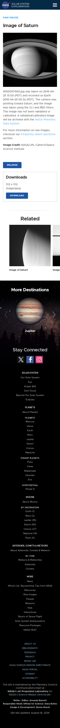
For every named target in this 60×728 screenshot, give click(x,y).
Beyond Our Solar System (30, 395)
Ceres (30, 466)
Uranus (30, 448)
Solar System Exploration (18, 5)
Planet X (30, 489)
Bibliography (30, 648)
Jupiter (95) (30, 520)
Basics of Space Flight (30, 616)
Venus (30, 426)
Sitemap (30, 674)
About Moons (30, 502)
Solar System (30, 373)
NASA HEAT (30, 630)
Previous (6, 315)
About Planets (30, 412)
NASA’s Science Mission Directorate (29, 695)
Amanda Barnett (38, 700)
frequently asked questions (38, 134)
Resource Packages (30, 625)
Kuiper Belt (30, 386)
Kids (30, 608)
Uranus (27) (30, 529)
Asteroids (30, 564)
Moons (30, 497)
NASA (4, 5)
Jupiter (30, 331)
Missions (30, 603)
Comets (30, 569)
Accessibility (30, 678)
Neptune (30, 452)
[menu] (55, 5)
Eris (30, 479)
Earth (30, 430)
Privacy (30, 657)
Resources (30, 590)
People (30, 599)
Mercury (30, 422)
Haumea (30, 475)
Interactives (30, 612)
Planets (30, 407)
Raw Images (10, 18)
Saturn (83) (30, 524)
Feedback (30, 653)
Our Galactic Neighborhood (18, 13)
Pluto (30, 462)
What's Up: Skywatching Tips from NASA (30, 586)
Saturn (30, 444)
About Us (30, 644)
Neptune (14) (30, 533)
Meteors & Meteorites (30, 560)
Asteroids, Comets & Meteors (30, 546)
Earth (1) (30, 511)
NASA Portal (30, 670)
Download (17, 196)
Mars (30, 435)
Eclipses (30, 399)
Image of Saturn (18, 270)
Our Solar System (30, 377)
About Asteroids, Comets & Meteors (30, 550)
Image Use (30, 661)
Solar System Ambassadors (30, 621)
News (30, 581)
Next (53, 315)
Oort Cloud (30, 391)
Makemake (30, 471)
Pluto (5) (30, 538)
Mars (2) (30, 516)
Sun (30, 382)
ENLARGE (12, 165)
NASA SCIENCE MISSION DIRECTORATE (30, 665)
